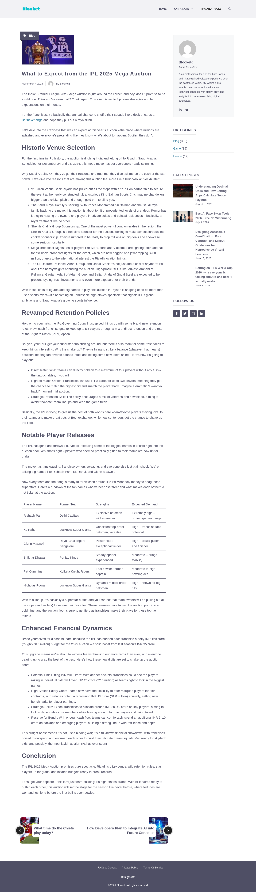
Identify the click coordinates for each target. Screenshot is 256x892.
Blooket (121, 885)
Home (162, 8)
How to (177, 156)
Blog (32, 35)
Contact (112, 867)
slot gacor (128, 877)
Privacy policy (130, 867)
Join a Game (181, 8)
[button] (229, 8)
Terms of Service (153, 867)
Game (177, 148)
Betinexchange (32, 120)
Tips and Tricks (210, 8)
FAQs (101, 867)
